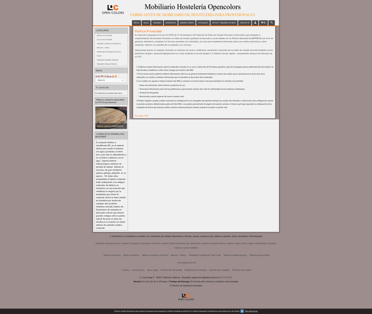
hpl (187, 263)
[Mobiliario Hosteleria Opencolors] (186, 10)
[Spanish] (113, 76)
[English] (96, 76)
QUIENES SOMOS (187, 23)
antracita (109, 263)
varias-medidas (190, 267)
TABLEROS (157, 23)
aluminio (99, 263)
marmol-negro (234, 263)
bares (117, 263)
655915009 (226, 297)
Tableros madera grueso (107, 60)
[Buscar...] (271, 22)
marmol (205, 263)
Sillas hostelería (104, 39)
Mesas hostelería (104, 35)
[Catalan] (116, 76)
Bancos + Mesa (103, 48)
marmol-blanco (218, 263)
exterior (165, 263)
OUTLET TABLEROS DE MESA (224, 23)
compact (125, 263)
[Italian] (105, 76)
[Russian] (110, 76)
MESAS (136, 23)
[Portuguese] (107, 76)
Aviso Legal (152, 289)
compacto (135, 263)
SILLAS (146, 23)
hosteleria (180, 263)
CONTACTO (245, 23)
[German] (102, 76)
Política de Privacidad (171, 289)
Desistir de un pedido (219, 289)
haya (172, 263)
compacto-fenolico (150, 263)
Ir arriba (125, 289)
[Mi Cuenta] (255, 22)
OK (242, 311)
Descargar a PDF (141, 116)
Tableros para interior (107, 64)
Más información (251, 311)
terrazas (272, 263)
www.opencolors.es (186, 282)
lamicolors (195, 263)
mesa (244, 263)
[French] (99, 76)
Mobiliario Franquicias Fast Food (109, 54)
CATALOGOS (203, 23)
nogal (250, 263)
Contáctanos (138, 289)
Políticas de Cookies (242, 289)
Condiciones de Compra (195, 289)
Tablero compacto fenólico (109, 44)
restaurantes (260, 263)
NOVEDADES (171, 23)
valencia (178, 267)
